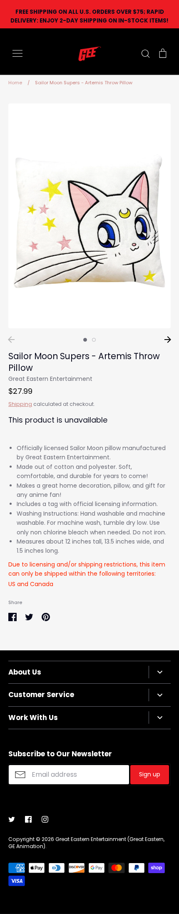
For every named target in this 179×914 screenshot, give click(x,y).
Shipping (20, 404)
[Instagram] (45, 819)
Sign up (149, 774)
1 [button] (85, 340)
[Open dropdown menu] (160, 672)
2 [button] (94, 340)
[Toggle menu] (17, 53)
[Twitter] (11, 819)
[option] (89, 215)
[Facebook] (28, 819)
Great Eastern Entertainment (50, 379)
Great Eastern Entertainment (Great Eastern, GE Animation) (86, 843)
